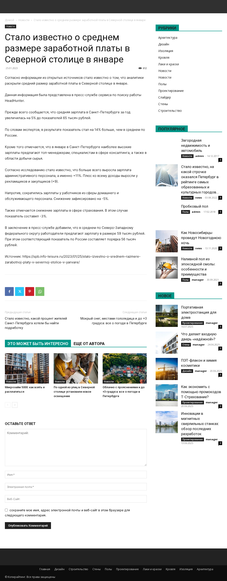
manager (198, 279)
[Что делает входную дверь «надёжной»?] (167, 343)
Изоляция (165, 51)
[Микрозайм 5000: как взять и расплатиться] (27, 368)
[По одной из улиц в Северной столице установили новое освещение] (76, 368)
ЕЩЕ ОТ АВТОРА (89, 343)
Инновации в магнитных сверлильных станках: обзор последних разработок (200, 423)
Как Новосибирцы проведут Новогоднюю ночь (201, 237)
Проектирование (171, 91)
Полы (162, 84)
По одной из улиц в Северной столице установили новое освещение (74, 392)
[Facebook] (9, 291)
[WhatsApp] (39, 291)
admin (199, 156)
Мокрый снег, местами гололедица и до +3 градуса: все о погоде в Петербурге (113, 321)
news (198, 197)
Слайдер (164, 97)
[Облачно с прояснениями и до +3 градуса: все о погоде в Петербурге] (125, 368)
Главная (44, 569)
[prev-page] (7, 405)
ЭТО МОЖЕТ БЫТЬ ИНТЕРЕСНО (38, 343)
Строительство (170, 110)
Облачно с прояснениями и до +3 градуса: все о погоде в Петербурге (124, 392)
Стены (163, 104)
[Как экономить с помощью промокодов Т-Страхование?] (167, 395)
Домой (9, 20)
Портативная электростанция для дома (198, 312)
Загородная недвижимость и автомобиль (195, 145)
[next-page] (15, 405)
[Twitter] (19, 291)
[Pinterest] (29, 291)
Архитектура (167, 37)
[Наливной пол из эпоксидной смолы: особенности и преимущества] (167, 268)
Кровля (163, 57)
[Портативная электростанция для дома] (167, 316)
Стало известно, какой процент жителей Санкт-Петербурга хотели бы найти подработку (36, 323)
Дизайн (163, 44)
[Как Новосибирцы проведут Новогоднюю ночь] (167, 241)
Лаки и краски (168, 64)
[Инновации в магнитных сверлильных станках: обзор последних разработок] (167, 422)
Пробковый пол (194, 206)
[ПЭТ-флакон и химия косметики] (167, 369)
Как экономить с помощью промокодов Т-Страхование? (201, 391)
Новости (23, 20)
